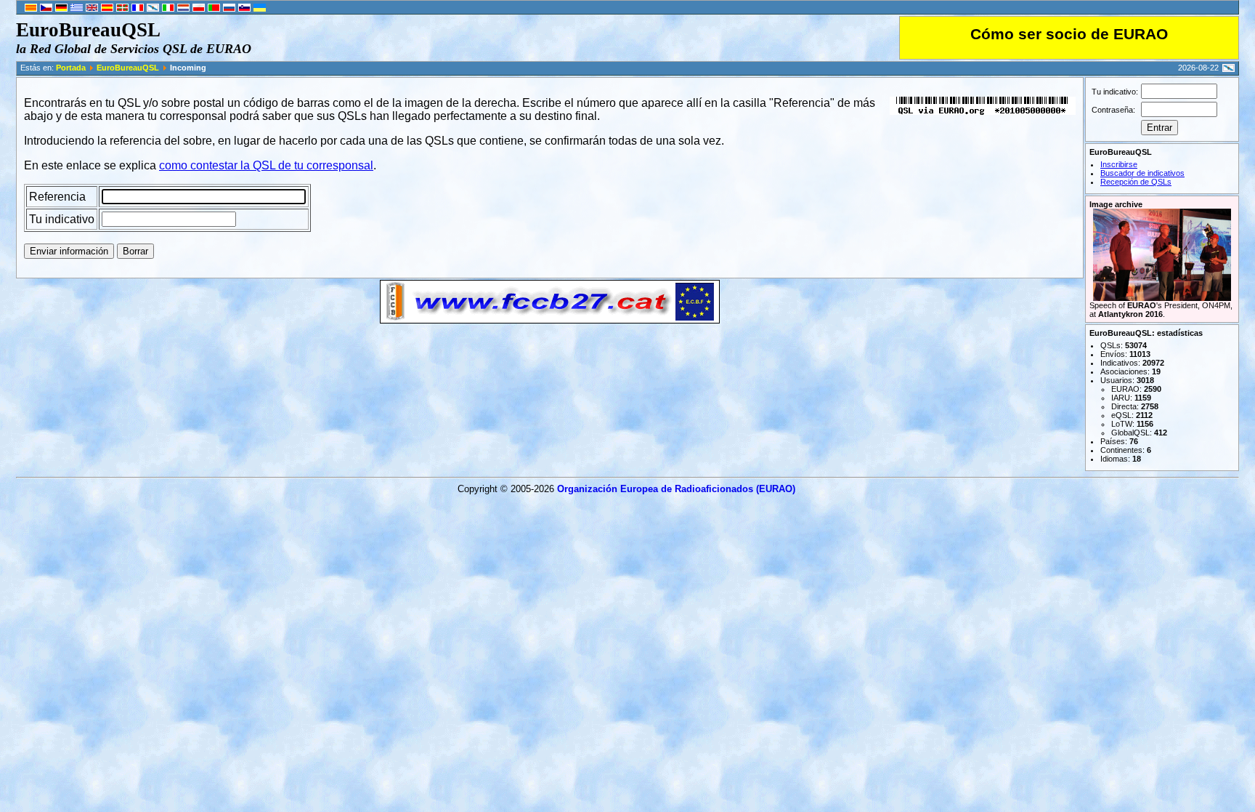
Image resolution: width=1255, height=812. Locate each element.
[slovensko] (244, 8)
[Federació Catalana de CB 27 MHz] (550, 319)
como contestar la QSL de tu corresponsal (266, 165)
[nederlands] (183, 8)
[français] (137, 8)
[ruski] (229, 8)
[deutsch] (61, 8)
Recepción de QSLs (1135, 181)
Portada (71, 67)
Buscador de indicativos (1142, 173)
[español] (107, 8)
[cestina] (46, 8)
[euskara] (122, 8)
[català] (31, 8)
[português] (214, 8)
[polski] (198, 8)
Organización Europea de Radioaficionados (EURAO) (676, 488)
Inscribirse (1118, 164)
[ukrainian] (259, 8)
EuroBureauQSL (128, 67)
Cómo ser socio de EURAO (1069, 34)
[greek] (76, 8)
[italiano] (168, 8)
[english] (92, 8)
